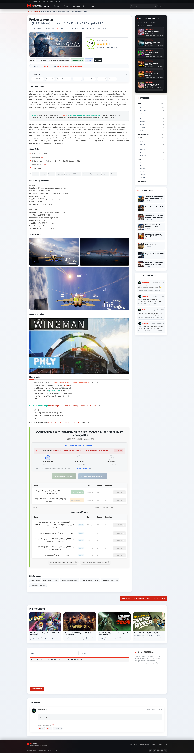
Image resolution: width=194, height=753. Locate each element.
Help (92, 6)
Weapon (152, 177)
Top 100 (85, 6)
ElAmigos (152, 155)
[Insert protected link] (68, 659)
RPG (152, 118)
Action (82, 28)
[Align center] (44, 659)
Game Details (50, 79)
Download (112, 79)
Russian (113, 174)
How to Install (102, 79)
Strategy (152, 121)
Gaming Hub (151, 181)
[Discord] (150, 750)
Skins (152, 163)
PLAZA (152, 147)
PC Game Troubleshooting (89, 580)
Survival (152, 127)
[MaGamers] (34, 709)
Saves (152, 171)
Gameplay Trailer (90, 79)
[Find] (155, 6)
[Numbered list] (54, 659)
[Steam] (165, 750)
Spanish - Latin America (91, 174)
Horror (152, 124)
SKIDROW (152, 141)
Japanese (60, 174)
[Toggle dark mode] (165, 6)
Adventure (152, 116)
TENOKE (152, 150)
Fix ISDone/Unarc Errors (110, 580)
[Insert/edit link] (61, 659)
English (35, 174)
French (43, 174)
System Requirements (63, 79)
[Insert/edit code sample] (75, 659)
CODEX (152, 144)
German (51, 174)
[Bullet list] (51, 659)
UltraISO (67, 385)
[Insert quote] (72, 659)
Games (46, 6)
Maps (152, 166)
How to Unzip (35, 580)
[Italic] (34, 659)
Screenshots (77, 79)
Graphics (152, 168)
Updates (56, 6)
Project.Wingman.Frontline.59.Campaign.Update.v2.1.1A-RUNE (72, 406)
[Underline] (37, 659)
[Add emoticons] (58, 659)
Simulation (90, 28)
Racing (152, 113)
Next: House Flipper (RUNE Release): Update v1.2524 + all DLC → (143, 598)
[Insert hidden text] (81, 659)
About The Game (37, 79)
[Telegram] (158, 750)
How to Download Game (69, 580)
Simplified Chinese (73, 174)
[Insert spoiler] (78, 659)
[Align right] (47, 659)
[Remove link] (64, 659)
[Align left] (41, 659)
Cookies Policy (163, 744)
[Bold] (31, 659)
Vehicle (152, 174)
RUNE (105, 28)
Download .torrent (65, 476)
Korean (105, 174)
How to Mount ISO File (50, 580)
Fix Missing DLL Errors (38, 585)
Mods (66, 6)
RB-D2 (43, 157)
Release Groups (144, 744)
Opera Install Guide (84, 468)
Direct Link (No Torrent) (93, 476)
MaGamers (30, 11)
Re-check (119, 451)
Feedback (154, 744)
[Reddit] (154, 750)
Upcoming (76, 6)
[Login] (160, 6)
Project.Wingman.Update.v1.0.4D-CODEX (64, 422)
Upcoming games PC (151, 134)
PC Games (37, 11)
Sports (152, 130)
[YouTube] (161, 750)
